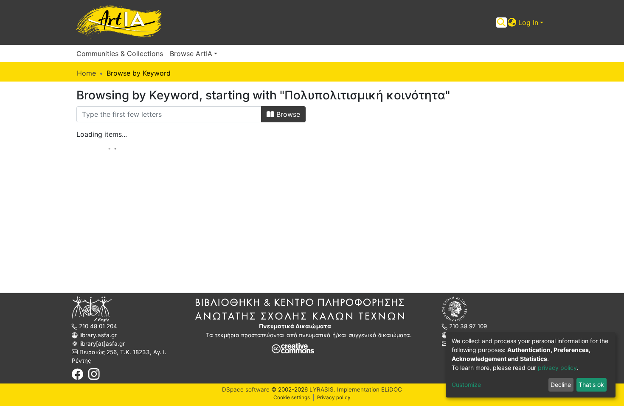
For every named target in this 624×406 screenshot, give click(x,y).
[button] (512, 22)
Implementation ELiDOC (368, 389)
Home (86, 73)
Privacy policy (334, 397)
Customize (466, 384)
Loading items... (101, 134)
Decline (561, 384)
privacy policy (557, 367)
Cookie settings (291, 397)
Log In (528, 22)
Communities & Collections (119, 53)
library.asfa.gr (97, 335)
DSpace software (246, 389)
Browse (287, 114)
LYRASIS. (322, 389)
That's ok (591, 384)
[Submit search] (501, 22)
